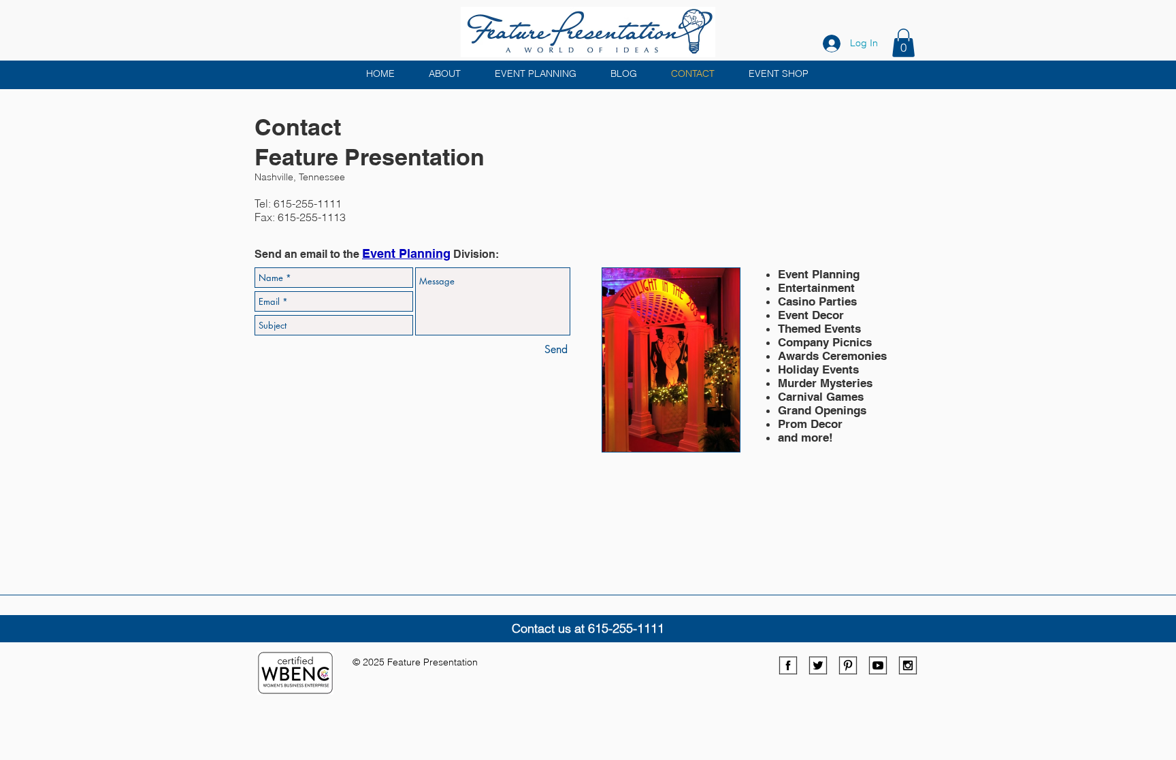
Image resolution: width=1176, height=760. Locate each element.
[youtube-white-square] (877, 665)
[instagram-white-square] (907, 665)
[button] (903, 43)
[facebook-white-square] (788, 665)
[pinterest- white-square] (848, 665)
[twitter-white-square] (818, 665)
